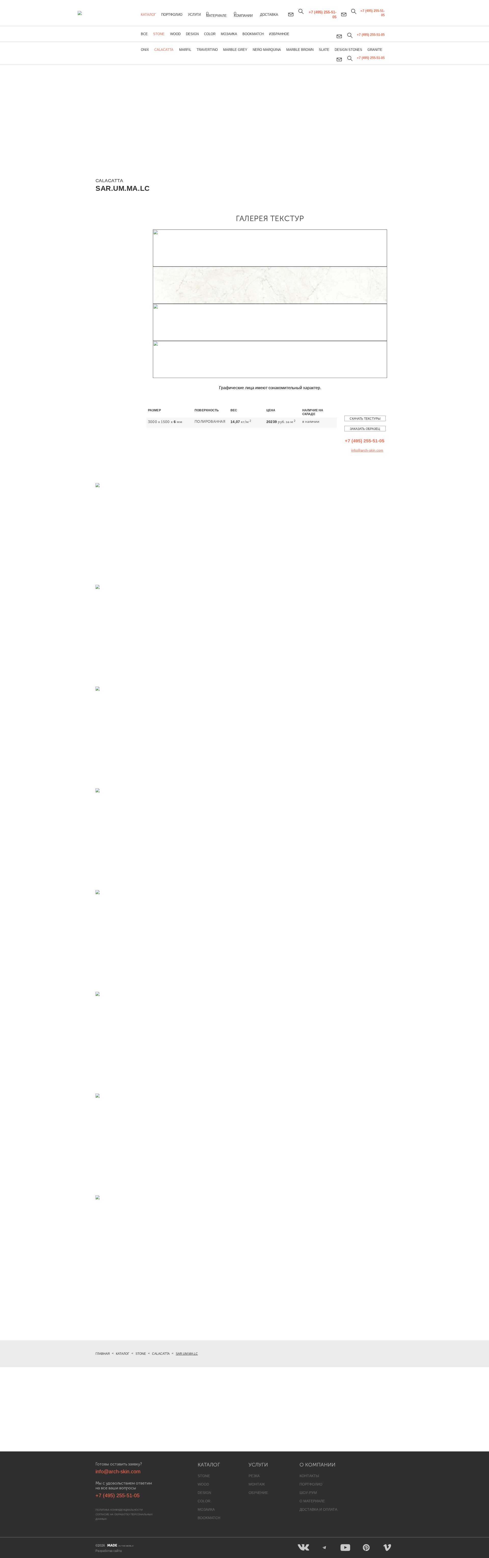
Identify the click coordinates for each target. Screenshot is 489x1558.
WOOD (175, 34)
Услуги (194, 14)
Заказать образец (365, 429)
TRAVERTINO (207, 50)
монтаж (257, 1484)
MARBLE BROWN (300, 50)
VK (303, 1547)
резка (254, 1476)
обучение (258, 1493)
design (204, 1493)
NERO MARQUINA (267, 50)
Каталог (148, 14)
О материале (216, 14)
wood (203, 1484)
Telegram (324, 1547)
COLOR (209, 34)
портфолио (311, 1484)
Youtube (345, 1547)
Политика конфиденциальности (119, 1509)
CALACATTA (163, 50)
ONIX (145, 50)
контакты (309, 1476)
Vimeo (387, 1547)
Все (144, 34)
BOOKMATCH (253, 34)
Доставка (269, 14)
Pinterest (366, 1547)
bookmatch (209, 1518)
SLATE (324, 50)
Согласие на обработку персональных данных (124, 1516)
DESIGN (192, 34)
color (204, 1501)
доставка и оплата (318, 1509)
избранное (279, 34)
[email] (340, 59)
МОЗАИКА (229, 34)
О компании (243, 14)
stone (204, 1476)
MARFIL (185, 50)
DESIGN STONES (348, 50)
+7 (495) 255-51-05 (371, 58)
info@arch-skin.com (367, 450)
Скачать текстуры (365, 418)
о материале (312, 1501)
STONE (159, 34)
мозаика (206, 1509)
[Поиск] (349, 58)
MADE (120, 1545)
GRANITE (375, 50)
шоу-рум (308, 1493)
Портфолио (171, 14)
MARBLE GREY (235, 50)
